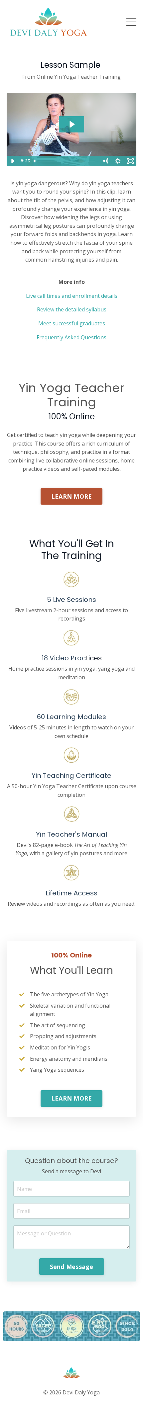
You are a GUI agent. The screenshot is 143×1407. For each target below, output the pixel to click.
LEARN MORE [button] (71, 496)
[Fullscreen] (130, 161)
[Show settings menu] (117, 161)
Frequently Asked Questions (71, 337)
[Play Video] (12, 161)
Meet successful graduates (71, 323)
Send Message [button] (71, 1267)
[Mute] (105, 161)
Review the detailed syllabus (71, 309)
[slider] (65, 161)
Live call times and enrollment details (71, 295)
